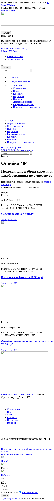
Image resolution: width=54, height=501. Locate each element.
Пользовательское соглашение (16, 454)
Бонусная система (16, 134)
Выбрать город (19, 48)
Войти (4, 147)
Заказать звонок (15, 59)
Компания (16, 85)
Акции (14, 77)
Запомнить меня (9, 492)
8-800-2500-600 (9, 51)
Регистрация (14, 147)
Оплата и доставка (16, 126)
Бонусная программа (23, 104)
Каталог (6, 33)
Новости (17, 91)
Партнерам (18, 96)
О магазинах (19, 88)
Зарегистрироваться (11, 498)
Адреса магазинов (20, 81)
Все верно (6, 48)
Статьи (10, 414)
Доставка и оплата (22, 102)
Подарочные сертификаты (26, 107)
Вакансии (18, 99)
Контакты (18, 93)
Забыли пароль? (30, 492)
